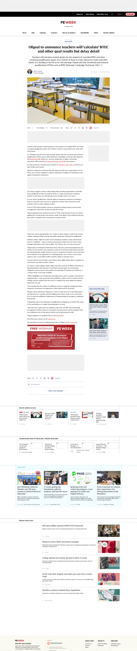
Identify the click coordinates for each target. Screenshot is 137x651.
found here (51, 319)
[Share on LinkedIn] (82, 127)
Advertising (90, 14)
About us (79, 14)
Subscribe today (116, 644)
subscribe (130, 14)
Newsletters (114, 645)
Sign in (120, 14)
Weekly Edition (108, 33)
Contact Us (88, 644)
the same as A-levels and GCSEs (55, 161)
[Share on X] (79, 127)
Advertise (101, 645)
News (24, 33)
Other (96, 33)
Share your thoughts (55, 391)
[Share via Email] (86, 127)
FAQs (86, 647)
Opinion (43, 33)
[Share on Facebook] (75, 127)
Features (54, 33)
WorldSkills (85, 33)
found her (59, 315)
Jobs (33, 33)
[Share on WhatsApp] (71, 127)
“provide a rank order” (65, 165)
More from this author (38, 73)
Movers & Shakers (69, 33)
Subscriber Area (102, 14)
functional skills (35, 159)
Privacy (87, 645)
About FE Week (102, 644)
